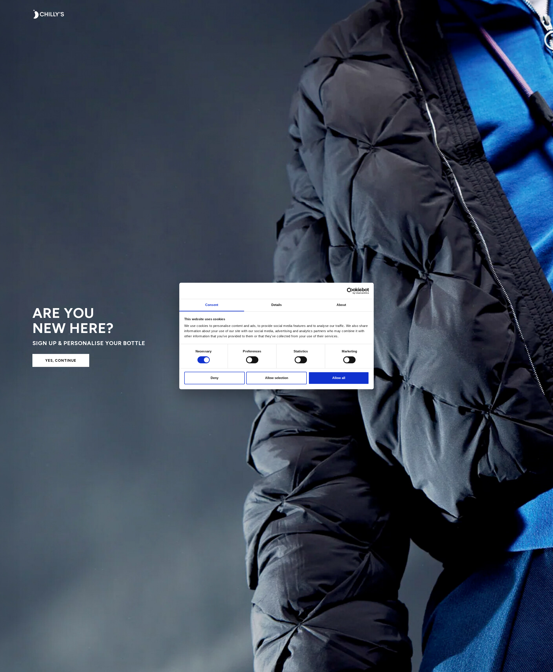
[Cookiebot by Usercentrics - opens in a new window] (350, 291)
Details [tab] (276, 305)
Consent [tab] (211, 305)
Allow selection (276, 378)
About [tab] (341, 305)
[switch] (252, 360)
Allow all (338, 378)
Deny (214, 378)
